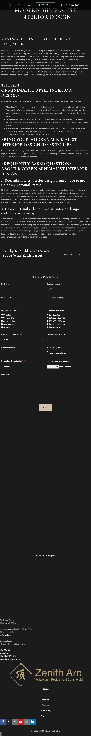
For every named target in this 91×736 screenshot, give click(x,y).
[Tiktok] (15, 722)
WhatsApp (4, 653)
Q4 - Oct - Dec (9, 327)
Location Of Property (55, 297)
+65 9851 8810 (6, 650)
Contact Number (54, 284)
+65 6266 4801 (72, 5)
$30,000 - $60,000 (57, 318)
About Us (45, 689)
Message (5, 374)
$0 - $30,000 (54, 315)
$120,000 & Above (56, 327)
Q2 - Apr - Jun (9, 321)
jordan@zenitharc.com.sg (10, 659)
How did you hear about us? (12, 361)
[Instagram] (9, 722)
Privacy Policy (45, 710)
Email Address (7, 297)
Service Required (54, 347)
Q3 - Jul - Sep (8, 324)
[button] (29, 5)
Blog (45, 694)
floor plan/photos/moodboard (58, 361)
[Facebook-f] (3, 722)
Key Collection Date (9, 310)
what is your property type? (12, 334)
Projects (45, 700)
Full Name (5, 284)
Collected (7, 315)
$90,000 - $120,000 (57, 324)
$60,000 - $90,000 (57, 321)
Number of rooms (8, 347)
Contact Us (45, 716)
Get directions (5, 635)
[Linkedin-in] (33, 722)
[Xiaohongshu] (27, 722)
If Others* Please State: (56, 334)
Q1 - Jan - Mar (8, 318)
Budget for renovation (55, 310)
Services (45, 705)
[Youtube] (21, 722)
